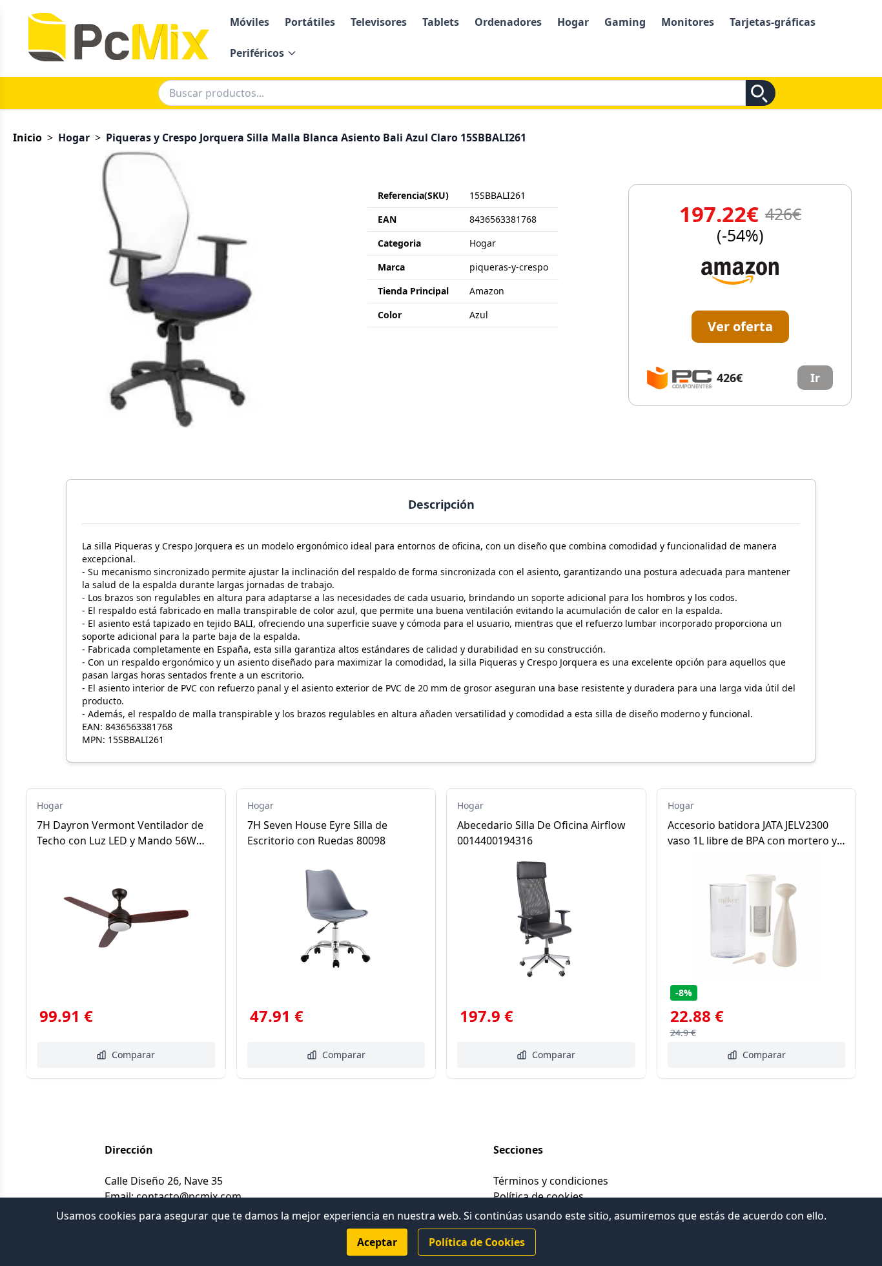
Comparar (133, 1054)
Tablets (440, 22)
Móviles (249, 22)
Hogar (573, 22)
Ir (815, 377)
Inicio (27, 137)
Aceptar (377, 1242)
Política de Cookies (477, 1242)
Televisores (379, 22)
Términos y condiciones (550, 1181)
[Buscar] (760, 93)
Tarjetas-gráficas (772, 22)
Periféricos (257, 53)
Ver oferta (740, 326)
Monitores (687, 22)
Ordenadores (508, 22)
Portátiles (310, 22)
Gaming (625, 22)
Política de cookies (538, 1196)
